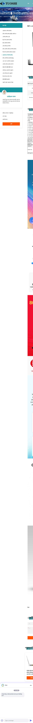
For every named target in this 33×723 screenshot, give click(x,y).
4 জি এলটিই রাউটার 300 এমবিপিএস (9, 33)
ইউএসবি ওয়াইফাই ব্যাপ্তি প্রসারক (9, 51)
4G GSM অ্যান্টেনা (6, 79)
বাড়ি (28, 3)
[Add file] (2, 720)
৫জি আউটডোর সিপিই (6, 45)
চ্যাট (11, 124)
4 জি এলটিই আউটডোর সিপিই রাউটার (9, 48)
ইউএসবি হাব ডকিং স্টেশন (7, 76)
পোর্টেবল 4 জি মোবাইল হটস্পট (8, 64)
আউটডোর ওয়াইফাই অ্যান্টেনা (8, 70)
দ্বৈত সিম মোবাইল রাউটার (7, 39)
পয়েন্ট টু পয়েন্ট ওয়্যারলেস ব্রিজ (8, 82)
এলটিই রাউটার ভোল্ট (6, 36)
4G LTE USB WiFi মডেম (8, 67)
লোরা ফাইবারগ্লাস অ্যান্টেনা (7, 73)
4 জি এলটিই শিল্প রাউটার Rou (8, 58)
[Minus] (31, 685)
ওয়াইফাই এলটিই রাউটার (7, 30)
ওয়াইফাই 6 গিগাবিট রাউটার (8, 16)
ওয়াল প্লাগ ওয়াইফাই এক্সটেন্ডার (8, 61)
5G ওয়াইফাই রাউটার (6, 42)
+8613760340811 (12, 119)
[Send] (30, 720)
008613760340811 (12, 116)
